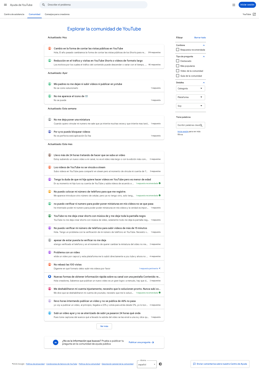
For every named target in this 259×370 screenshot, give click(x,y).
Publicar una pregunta (140, 342)
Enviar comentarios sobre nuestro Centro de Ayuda (221, 364)
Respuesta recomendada (192, 49)
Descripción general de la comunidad (117, 364)
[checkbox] (190, 71)
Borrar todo (200, 37)
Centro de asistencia (14, 14)
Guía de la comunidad (191, 76)
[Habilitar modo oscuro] (160, 364)
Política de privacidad (35, 364)
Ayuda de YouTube (21, 5)
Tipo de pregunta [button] (184, 56)
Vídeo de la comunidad (191, 71)
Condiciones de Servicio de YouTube (61, 364)
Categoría (183, 88)
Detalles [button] (180, 82)
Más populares (187, 66)
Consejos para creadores (57, 14)
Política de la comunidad (89, 364)
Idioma (143, 360)
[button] (5, 4)
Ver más (104, 326)
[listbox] (147, 364)
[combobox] (97, 4)
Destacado (185, 61)
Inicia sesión (183, 131)
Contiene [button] (180, 45)
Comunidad (34, 14)
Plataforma (183, 97)
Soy (180, 106)
